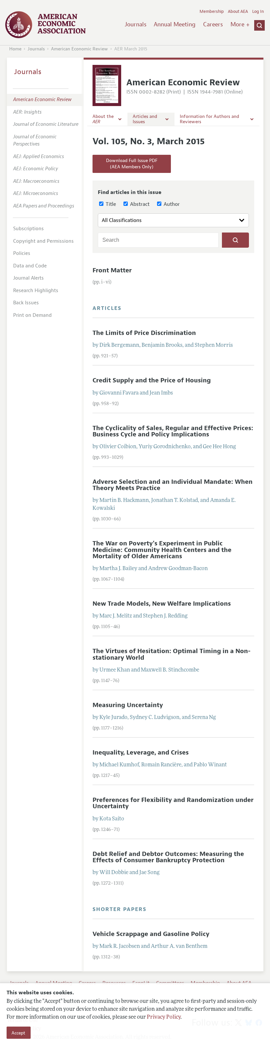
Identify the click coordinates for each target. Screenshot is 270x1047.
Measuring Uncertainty (128, 705)
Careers (213, 24)
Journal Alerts (28, 278)
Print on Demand (32, 315)
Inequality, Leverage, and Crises (141, 753)
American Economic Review (79, 49)
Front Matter (112, 270)
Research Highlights (35, 291)
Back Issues (26, 303)
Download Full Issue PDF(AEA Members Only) (131, 164)
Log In (258, 11)
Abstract (139, 204)
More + (240, 24)
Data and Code (30, 266)
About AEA (238, 11)
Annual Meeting (175, 24)
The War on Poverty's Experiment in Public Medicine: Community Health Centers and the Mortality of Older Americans (162, 549)
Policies (21, 253)
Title (110, 204)
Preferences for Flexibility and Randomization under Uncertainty (173, 803)
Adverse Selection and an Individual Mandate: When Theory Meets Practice (173, 485)
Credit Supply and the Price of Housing (152, 380)
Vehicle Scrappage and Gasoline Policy (151, 934)
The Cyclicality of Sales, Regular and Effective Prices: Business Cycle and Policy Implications (173, 431)
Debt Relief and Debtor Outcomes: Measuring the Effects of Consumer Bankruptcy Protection (168, 857)
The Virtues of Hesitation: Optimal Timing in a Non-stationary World (172, 654)
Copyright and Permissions (43, 241)
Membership (212, 11)
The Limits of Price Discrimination (144, 333)
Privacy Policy (163, 1017)
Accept (18, 1033)
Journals (136, 24)
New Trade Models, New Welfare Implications (162, 604)
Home (15, 49)
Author (171, 204)
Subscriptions (28, 229)
